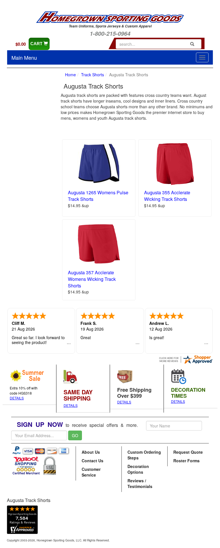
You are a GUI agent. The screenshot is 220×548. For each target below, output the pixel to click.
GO (75, 435)
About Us (91, 452)
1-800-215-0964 (110, 33)
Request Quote (188, 452)
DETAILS (17, 397)
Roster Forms (186, 460)
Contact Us (92, 460)
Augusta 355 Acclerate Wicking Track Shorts (167, 195)
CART (37, 43)
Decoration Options (138, 469)
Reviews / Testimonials (139, 483)
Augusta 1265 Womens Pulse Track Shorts (98, 195)
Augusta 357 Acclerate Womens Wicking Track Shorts (92, 279)
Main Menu (24, 57)
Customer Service (91, 472)
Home (70, 74)
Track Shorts (92, 74)
